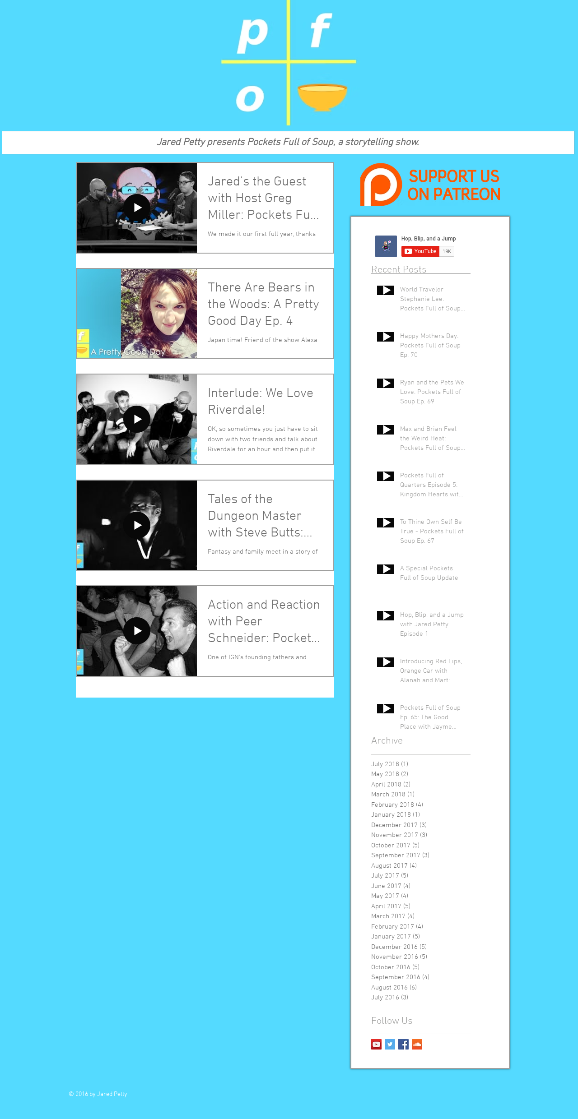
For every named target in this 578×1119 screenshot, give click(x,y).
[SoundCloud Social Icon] (417, 1044)
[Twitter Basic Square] (390, 1044)
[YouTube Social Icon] (376, 1044)
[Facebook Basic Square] (403, 1044)
